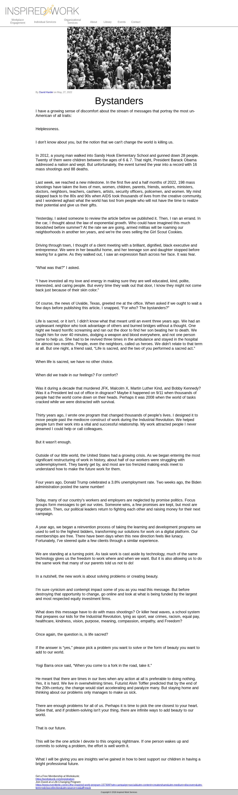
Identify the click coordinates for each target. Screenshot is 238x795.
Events (122, 22)
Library (108, 22)
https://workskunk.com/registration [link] (55, 779)
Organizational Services (72, 21)
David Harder (46, 92)
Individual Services (45, 22)
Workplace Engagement (17, 21)
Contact (135, 22)
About (93, 22)
